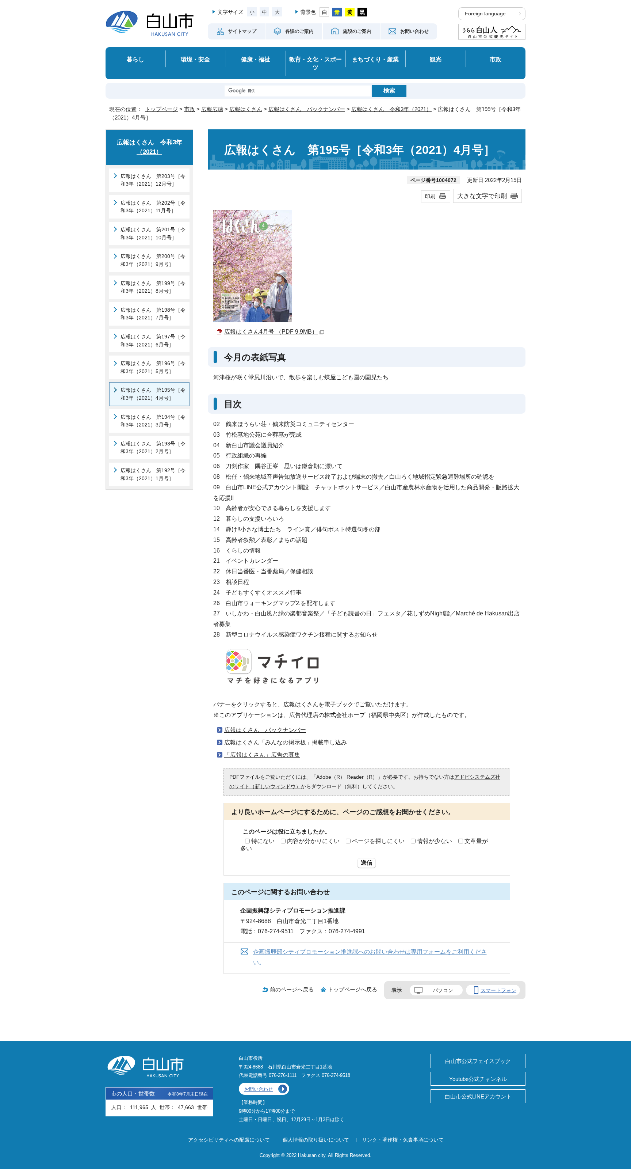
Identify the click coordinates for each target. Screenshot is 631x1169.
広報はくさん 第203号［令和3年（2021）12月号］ (153, 180)
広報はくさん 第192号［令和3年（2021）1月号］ (153, 474)
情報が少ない (434, 841)
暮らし (135, 59)
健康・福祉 (255, 59)
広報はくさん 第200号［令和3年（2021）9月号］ (153, 260)
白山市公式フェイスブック (478, 1061)
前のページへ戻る (292, 989)
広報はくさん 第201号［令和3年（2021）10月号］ (153, 233)
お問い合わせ (258, 1089)
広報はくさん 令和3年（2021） (391, 109)
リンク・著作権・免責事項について (403, 1140)
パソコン (443, 990)
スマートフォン (498, 990)
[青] (337, 12)
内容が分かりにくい (313, 841)
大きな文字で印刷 (482, 196)
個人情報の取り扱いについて (316, 1140)
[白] (324, 12)
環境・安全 (195, 59)
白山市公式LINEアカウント (478, 1096)
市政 (495, 59)
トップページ (161, 109)
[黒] (362, 12)
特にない (263, 841)
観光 (435, 59)
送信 (366, 862)
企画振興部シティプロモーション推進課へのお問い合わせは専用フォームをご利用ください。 (370, 957)
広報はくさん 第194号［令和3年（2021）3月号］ (153, 421)
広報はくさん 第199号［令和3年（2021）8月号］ (153, 287)
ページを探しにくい (378, 841)
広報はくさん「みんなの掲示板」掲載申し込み (285, 742)
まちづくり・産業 (375, 59)
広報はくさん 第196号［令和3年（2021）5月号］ (153, 367)
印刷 (430, 196)
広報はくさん (245, 109)
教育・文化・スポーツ (315, 63)
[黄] (350, 12)
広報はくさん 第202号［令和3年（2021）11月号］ (153, 207)
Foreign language (485, 13)
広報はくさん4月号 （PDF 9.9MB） (271, 332)
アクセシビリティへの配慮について (229, 1140)
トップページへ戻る (352, 989)
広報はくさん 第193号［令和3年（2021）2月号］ (153, 448)
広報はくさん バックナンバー (306, 109)
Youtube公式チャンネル (478, 1079)
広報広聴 (212, 109)
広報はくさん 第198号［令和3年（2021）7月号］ (153, 314)
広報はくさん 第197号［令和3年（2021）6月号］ (153, 341)
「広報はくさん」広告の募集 (262, 755)
